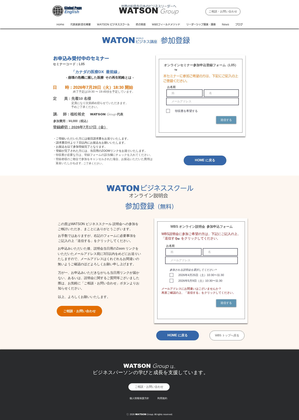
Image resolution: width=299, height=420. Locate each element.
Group (169, 11)
